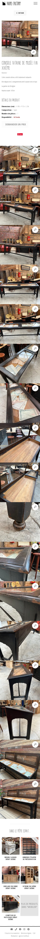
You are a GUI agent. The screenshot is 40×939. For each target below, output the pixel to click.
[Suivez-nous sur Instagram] (24, 929)
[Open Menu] (35, 3)
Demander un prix (15, 124)
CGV (34, 933)
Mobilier (4, 73)
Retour (21, 13)
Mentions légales (26, 933)
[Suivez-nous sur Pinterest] (28, 929)
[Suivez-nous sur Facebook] (20, 929)
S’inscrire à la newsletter (12, 933)
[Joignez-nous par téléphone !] (16, 929)
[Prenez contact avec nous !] (12, 929)
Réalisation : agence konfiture (20, 936)
